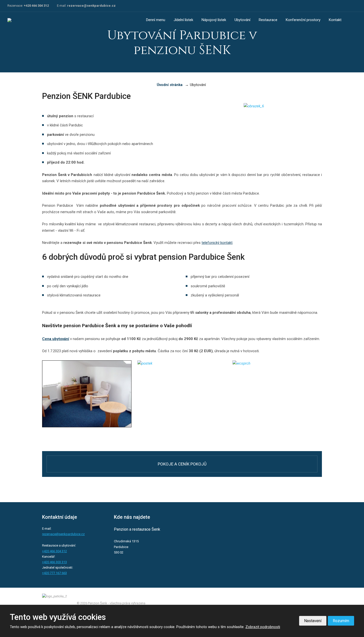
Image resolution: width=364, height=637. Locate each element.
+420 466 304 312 (36, 5)
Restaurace (268, 20)
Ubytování (242, 20)
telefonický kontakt (217, 242)
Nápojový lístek (214, 20)
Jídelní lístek (183, 20)
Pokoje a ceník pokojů (182, 464)
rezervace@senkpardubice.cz (91, 5)
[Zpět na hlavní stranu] (26, 20)
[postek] (182, 372)
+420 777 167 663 (54, 573)
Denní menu (155, 20)
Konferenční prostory (303, 20)
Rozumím (341, 620)
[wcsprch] (277, 372)
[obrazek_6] (254, 115)
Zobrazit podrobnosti (262, 627)
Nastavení (312, 620)
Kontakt (335, 20)
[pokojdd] (86, 393)
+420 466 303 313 (54, 562)
